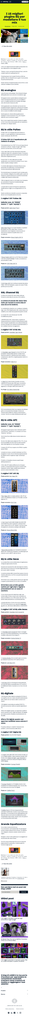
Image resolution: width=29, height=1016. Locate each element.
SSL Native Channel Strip (13, 389)
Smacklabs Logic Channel (16, 332)
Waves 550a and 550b (7, 550)
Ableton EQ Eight (12, 758)
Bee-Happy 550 (13, 476)
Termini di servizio (20, 1008)
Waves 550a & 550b (12, 530)
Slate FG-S (14, 361)
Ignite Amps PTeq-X (14, 208)
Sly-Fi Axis (13, 502)
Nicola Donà (7, 26)
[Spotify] (8, 1013)
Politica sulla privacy (9, 1008)
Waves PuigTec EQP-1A (17, 237)
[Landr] (14, 1001)
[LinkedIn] (11, 1013)
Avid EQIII (3, 759)
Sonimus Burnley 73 (16, 638)
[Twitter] (17, 1013)
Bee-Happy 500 (6, 496)
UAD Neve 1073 (11, 663)
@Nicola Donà (4, 880)
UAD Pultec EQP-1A (12, 263)
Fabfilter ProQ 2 (11, 790)
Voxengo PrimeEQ (15, 764)
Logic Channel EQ (21, 758)
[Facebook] (14, 1013)
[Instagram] (20, 1013)
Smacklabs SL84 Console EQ (17, 612)
